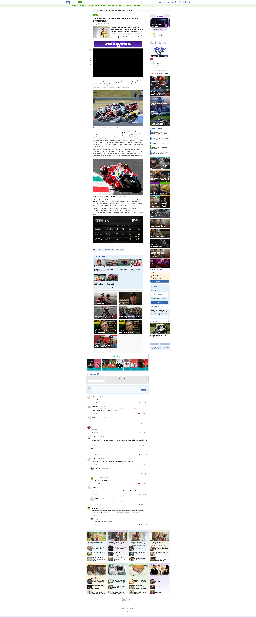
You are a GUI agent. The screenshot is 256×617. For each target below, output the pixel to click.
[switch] (184, 2)
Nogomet (74, 5)
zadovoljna (112, 531)
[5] (97, 364)
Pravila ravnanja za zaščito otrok (148, 603)
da (151, 339)
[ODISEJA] (117, 356)
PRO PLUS (84, 603)
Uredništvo (78, 603)
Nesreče (152, 272)
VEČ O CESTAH (159, 281)
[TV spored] (168, 2)
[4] (90, 364)
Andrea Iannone (97, 249)
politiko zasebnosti (156, 299)
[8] (119, 364)
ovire (166, 272)
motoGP (121, 249)
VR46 (112, 249)
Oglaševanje (71, 603)
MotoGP (97, 5)
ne (151, 340)
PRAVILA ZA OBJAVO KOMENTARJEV (96, 380)
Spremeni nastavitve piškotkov (111, 603)
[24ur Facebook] (129, 600)
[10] (134, 364)
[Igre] (164, 2)
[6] (105, 364)
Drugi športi (136, 5)
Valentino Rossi (106, 249)
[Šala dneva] (166, 317)
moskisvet (91, 564)
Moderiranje (95, 603)
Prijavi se (143, 390)
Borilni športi (110, 5)
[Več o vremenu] (167, 42)
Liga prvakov (82, 5)
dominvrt (112, 564)
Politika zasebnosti (125, 603)
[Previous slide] (144, 356)
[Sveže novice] (93, 10)
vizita (131, 531)
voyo (152, 564)
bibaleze (90, 531)
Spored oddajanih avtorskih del (165, 603)
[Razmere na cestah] (172, 2)
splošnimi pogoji (161, 298)
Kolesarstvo (119, 5)
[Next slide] (146, 356)
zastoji (159, 272)
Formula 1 (90, 5)
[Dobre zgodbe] (160, 2)
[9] (127, 364)
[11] (141, 364)
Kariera (88, 603)
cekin (152, 531)
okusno (132, 564)
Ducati (116, 249)
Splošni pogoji (134, 603)
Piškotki (101, 603)
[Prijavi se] (180, 2)
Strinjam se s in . (159, 299)
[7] (112, 364)
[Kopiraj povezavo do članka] (91, 65)
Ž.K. (90, 53)
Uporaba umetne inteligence (181, 603)
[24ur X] (132, 600)
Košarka (103, 5)
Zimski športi (128, 5)
